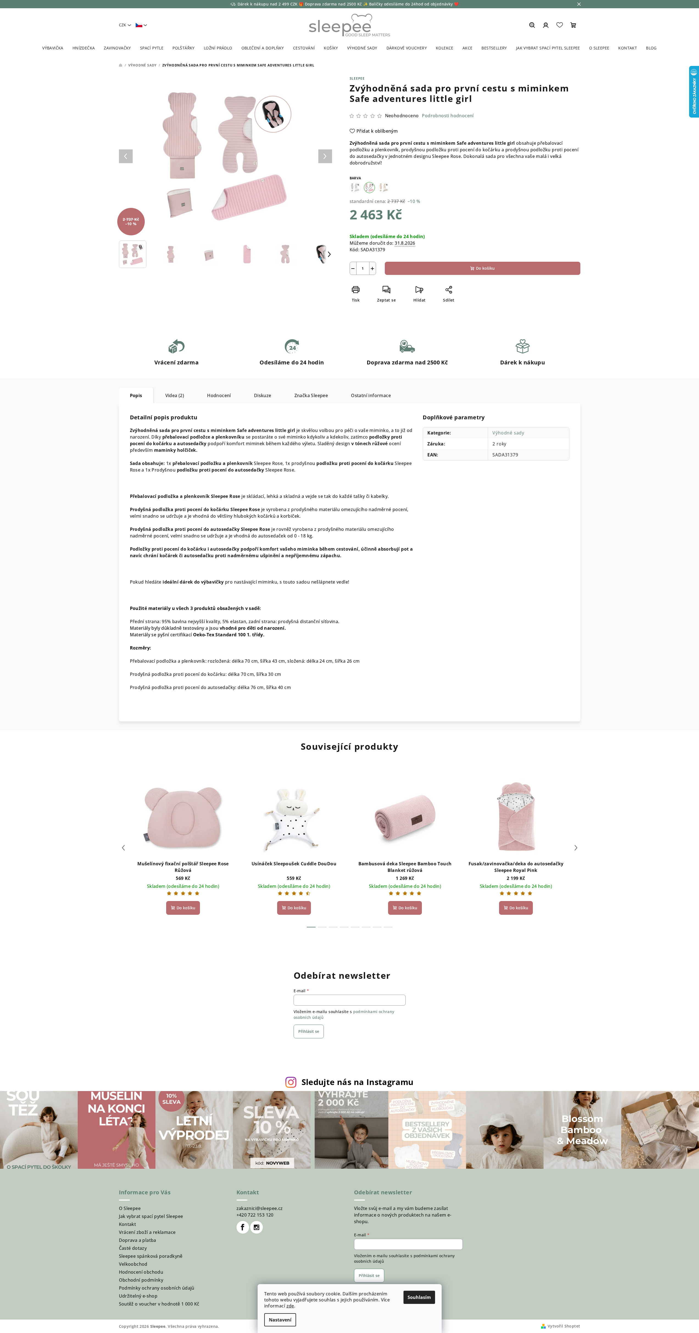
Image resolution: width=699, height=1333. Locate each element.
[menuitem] (53, 48)
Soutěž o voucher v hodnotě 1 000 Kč (159, 1304)
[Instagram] (256, 1227)
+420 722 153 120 (255, 1215)
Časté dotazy (133, 1248)
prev (123, 847)
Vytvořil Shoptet (564, 1326)
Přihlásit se (308, 1031)
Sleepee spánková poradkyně (151, 1256)
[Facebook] (242, 1227)
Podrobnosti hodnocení (448, 116)
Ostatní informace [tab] (371, 395)
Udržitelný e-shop (138, 1296)
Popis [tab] (136, 395)
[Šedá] (355, 188)
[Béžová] (383, 188)
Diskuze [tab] (262, 395)
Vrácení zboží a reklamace (147, 1232)
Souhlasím (419, 1297)
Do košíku (485, 268)
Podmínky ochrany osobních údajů (156, 1288)
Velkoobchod (133, 1264)
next (576, 847)
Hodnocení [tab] (219, 395)
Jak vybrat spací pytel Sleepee (151, 1216)
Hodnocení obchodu (141, 1272)
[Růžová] (369, 188)
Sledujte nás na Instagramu (358, 1082)
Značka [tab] (311, 395)
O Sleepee (130, 1208)
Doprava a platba (137, 1240)
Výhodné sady (508, 433)
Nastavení (280, 1320)
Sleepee (357, 78)
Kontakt (127, 1224)
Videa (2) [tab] (174, 395)
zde (290, 1306)
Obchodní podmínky (141, 1280)
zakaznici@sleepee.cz (259, 1208)
